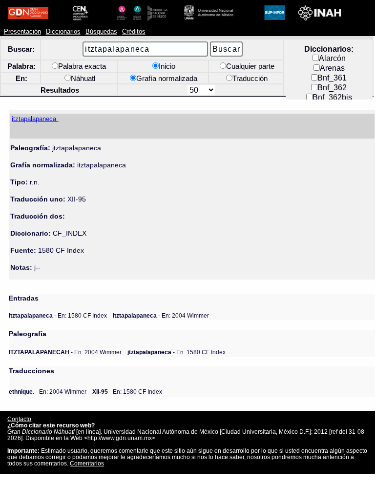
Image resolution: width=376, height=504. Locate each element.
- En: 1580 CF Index (58, 315)
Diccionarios (63, 31)
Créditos (134, 31)
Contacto (19, 419)
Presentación (22, 31)
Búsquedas (101, 31)
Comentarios (87, 463)
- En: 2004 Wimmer (161, 315)
